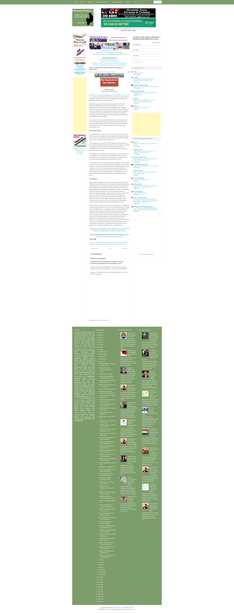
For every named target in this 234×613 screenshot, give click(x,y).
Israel (90, 370)
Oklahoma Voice (137, 149)
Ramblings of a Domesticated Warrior (143, 206)
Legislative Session (113, 242)
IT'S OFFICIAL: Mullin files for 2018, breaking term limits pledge (153, 488)
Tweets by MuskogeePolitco (146, 254)
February (101, 572)
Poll (90, 395)
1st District (77, 332)
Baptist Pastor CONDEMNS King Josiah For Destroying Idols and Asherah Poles (144, 100)
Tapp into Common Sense (140, 197)
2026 (99, 332)
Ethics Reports (82, 362)
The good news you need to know (110, 50)
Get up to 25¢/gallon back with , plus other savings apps (110, 54)
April (100, 567)
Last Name (136, 55)
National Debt (88, 387)
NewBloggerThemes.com (129, 609)
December (101, 351)
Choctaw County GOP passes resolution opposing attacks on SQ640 (132, 423)
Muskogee (86, 386)
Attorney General (79, 343)
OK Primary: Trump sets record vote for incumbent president (153, 375)
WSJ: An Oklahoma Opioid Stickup (107, 389)
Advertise (91, 2)
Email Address (137, 44)
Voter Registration (85, 417)
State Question (85, 408)
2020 (93, 336)
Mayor (85, 384)
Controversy (91, 350)
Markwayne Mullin (80, 382)
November (101, 354)
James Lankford (79, 372)
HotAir (135, 71)
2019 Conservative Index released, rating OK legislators (106, 68)
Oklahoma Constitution (97, 95)
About (82, 2)
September (101, 359)
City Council (88, 346)
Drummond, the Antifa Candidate (109, 61)
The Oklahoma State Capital (140, 85)
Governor (84, 365)
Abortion (87, 341)
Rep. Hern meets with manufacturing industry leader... (105, 369)
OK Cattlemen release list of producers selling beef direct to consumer (154, 432)
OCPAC (121, 242)
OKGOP (76, 389)
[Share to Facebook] (95, 239)
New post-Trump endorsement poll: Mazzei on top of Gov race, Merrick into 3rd (132, 460)
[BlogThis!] (92, 239)
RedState (135, 77)
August (101, 361)
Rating (110, 244)
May (100, 564)
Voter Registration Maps (80, 419)
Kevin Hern (78, 376)
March (100, 569)
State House (115, 244)
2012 (93, 332)
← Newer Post (93, 248)
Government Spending (88, 363)
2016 (86, 334)
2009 (99, 599)
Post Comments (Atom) (103, 320)
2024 (99, 337)
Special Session (79, 404)
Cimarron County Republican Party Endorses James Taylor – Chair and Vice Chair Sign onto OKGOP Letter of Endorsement (145, 201)
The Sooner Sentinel (138, 178)
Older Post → (125, 248)
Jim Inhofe (91, 372)
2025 (99, 335)
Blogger (131, 607)
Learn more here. (139, 28)
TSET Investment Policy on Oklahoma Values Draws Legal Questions (144, 172)
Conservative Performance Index (82, 348)
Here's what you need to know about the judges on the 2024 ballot (154, 507)
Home (75, 2)
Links (135, 2)
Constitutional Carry (79, 350)
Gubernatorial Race (80, 367)
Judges (80, 374)
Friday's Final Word (138, 73)
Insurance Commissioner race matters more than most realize (110, 65)
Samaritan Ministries (79, 400)
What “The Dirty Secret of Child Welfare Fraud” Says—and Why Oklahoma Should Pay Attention (145, 208)
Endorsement (91, 360)
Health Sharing (117, 2)
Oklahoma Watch (137, 170)
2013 (99, 589)
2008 (99, 601)
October (101, 356)
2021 (99, 344)
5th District (82, 339)
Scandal (90, 400)
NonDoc (135, 142)
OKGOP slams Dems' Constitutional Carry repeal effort (106, 488)
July (100, 560)
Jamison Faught (110, 72)
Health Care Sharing (79, 370)
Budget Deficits (87, 345)
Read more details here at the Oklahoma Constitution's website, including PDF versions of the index (109, 230)
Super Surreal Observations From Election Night (145, 86)
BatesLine (135, 106)
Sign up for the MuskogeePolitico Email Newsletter (109, 52)
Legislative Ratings (103, 2)
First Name (136, 50)
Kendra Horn (88, 374)
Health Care (86, 369)
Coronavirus (84, 352)
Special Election (86, 402)
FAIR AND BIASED (138, 191)
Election (77, 358)
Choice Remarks (137, 184)
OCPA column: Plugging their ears (107, 467)
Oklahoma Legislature (102, 244)
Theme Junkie (107, 609)
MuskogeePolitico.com (116, 607)
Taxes (84, 412)
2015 (99, 584)
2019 (96, 242)
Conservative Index (103, 242)
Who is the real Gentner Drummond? (109, 59)
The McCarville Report (139, 91)
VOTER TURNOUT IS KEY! (139, 193)
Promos (127, 2)
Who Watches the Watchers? (140, 179)
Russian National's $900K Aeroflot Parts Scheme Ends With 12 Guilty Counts (143, 79)
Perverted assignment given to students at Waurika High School (132, 481)
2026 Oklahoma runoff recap (140, 107)
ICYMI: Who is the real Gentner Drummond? (132, 498)
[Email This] (90, 239)
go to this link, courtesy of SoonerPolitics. (113, 236)
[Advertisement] (79, 104)
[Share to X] (94, 239)
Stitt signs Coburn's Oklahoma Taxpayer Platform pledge (150, 411)
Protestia (135, 98)
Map (88, 380)
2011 (99, 594)
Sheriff (76, 402)
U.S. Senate (90, 415)
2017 (93, 334)
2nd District (91, 338)
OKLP (84, 389)
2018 (78, 336)
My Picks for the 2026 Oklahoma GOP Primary (132, 335)
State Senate (122, 244)
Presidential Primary (80, 396)
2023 (99, 340)
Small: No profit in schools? (105, 374)
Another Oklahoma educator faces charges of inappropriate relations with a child (145, 186)
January (101, 574)
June (100, 562)
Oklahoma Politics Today (139, 157)
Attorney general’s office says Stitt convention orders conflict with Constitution (145, 159)
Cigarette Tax (78, 346)
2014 (79, 334)
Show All (159, 213)
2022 (80, 338)
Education (86, 356)
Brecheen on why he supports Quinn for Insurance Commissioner (110, 63)
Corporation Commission (80, 353)
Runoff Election (86, 398)
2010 (86, 332)
